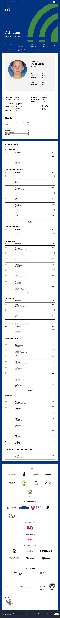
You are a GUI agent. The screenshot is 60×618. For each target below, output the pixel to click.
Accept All (56, 613)
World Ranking (22, 585)
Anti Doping (42, 586)
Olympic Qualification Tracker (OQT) (26, 587)
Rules (41, 587)
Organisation (43, 585)
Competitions (7, 587)
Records (21, 586)
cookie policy (9, 614)
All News (6, 585)
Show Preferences (49, 613)
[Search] (51, 2)
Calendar (7, 586)
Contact (42, 589)
